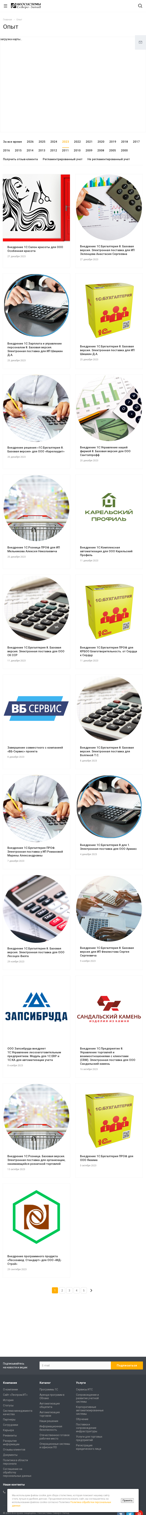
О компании (10, 1389)
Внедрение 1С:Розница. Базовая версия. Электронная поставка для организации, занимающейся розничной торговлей (36, 1160)
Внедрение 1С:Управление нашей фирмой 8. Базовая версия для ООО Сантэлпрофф (105, 451)
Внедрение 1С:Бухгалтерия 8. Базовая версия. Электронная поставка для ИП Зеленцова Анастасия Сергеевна (107, 250)
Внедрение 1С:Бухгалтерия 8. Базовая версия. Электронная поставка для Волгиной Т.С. (107, 751)
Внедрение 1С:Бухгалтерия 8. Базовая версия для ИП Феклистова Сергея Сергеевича (107, 951)
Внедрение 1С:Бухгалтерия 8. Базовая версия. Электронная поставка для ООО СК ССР (35, 651)
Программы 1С (49, 1389)
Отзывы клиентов (14, 1449)
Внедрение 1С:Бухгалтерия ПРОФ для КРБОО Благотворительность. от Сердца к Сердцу (108, 651)
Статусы (8, 1405)
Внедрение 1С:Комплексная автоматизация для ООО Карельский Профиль (106, 551)
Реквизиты (10, 1435)
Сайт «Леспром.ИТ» (15, 1394)
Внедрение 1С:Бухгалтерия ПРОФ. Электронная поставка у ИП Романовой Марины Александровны (35, 851)
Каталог (45, 1383)
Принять (128, 1500)
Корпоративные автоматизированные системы (90, 1410)
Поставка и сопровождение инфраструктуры (86, 1428)
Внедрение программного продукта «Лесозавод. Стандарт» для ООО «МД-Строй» (34, 1260)
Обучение (82, 1419)
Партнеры (9, 1419)
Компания (10, 1383)
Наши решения (49, 1421)
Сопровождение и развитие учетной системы (87, 1398)
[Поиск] (140, 6)
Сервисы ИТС (84, 1389)
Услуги (81, 1383)
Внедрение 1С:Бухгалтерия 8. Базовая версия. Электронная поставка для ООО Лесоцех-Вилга (35, 952)
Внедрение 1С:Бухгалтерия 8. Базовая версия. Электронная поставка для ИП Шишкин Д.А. (107, 350)
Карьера (8, 1430)
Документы (10, 1454)
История (8, 1400)
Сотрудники (10, 1424)
